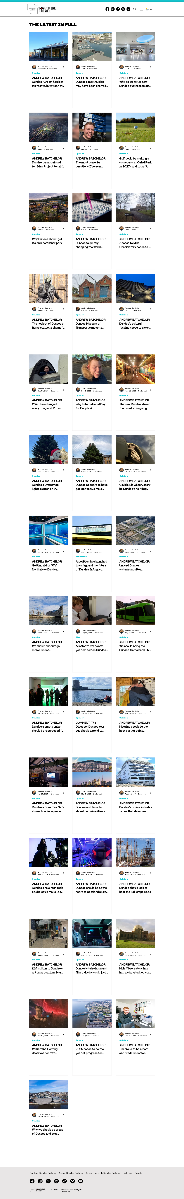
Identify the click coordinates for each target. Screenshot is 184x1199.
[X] (128, 9)
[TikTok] (118, 9)
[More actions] (64, 67)
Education (81, 557)
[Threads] (123, 9)
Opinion (36, 73)
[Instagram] (113, 9)
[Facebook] (107, 9)
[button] (134, 9)
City (78, 637)
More (113, 24)
